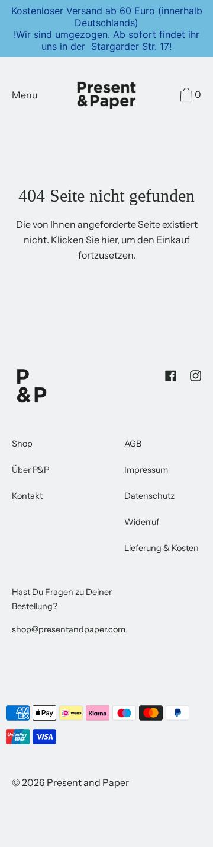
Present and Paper (88, 782)
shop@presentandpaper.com (68, 629)
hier (109, 240)
